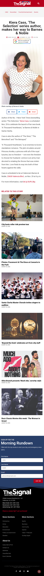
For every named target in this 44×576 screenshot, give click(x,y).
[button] (5, 3)
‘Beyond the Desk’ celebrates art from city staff (21, 343)
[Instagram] (24, 571)
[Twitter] (20, 571)
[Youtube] (28, 571)
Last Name (4, 464)
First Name (4, 456)
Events (36, 12)
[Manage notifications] (39, 571)
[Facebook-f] (16, 571)
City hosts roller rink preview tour (15, 224)
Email (3, 472)
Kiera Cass (24, 121)
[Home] (2, 12)
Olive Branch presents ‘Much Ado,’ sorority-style (22, 381)
